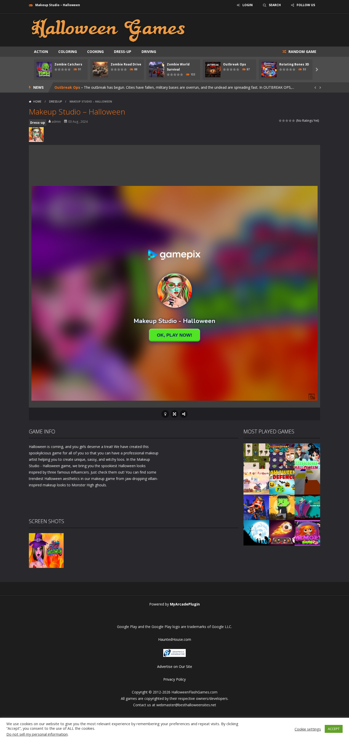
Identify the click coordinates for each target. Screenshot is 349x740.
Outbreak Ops (234, 64)
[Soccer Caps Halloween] (282, 532)
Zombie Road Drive (126, 64)
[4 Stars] (290, 120)
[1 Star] (280, 120)
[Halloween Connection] (282, 455)
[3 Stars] (287, 120)
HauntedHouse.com (174, 639)
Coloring (67, 51)
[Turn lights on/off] (165, 414)
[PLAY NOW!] (44, 69)
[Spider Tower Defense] (256, 455)
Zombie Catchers (68, 64)
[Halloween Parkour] (307, 481)
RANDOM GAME (301, 51)
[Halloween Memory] (282, 506)
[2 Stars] (283, 120)
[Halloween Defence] (282, 481)
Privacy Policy (174, 679)
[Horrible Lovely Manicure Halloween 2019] (256, 506)
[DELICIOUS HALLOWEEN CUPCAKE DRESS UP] (307, 455)
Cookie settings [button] (308, 729)
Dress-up (122, 51)
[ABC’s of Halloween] (256, 481)
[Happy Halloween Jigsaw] (256, 532)
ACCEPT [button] (334, 728)
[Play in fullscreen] (174, 414)
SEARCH (275, 5)
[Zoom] (46, 550)
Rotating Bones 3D (294, 64)
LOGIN (247, 5)
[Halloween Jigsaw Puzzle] (307, 506)
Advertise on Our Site (174, 666)
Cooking (95, 51)
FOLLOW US (306, 5)
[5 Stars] (293, 120)
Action (41, 51)
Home (37, 101)
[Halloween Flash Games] (108, 29)
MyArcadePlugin (185, 604)
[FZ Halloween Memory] (307, 532)
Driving (149, 51)
